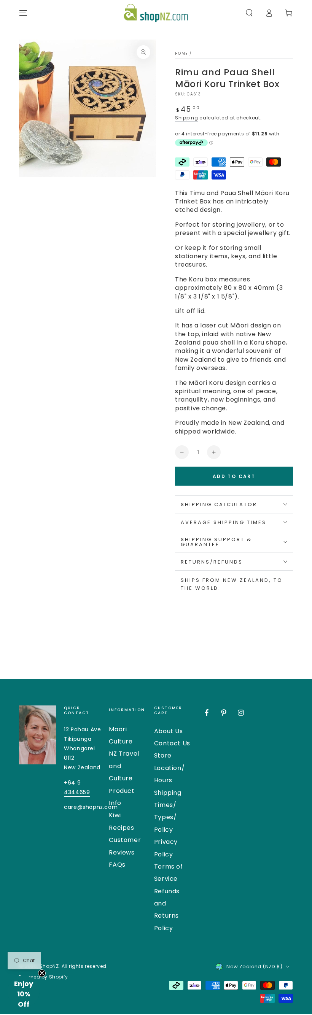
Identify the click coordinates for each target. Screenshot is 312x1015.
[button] (249, 13)
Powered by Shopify (43, 977)
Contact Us (172, 743)
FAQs (117, 864)
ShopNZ (49, 966)
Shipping (186, 117)
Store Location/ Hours (169, 768)
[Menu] (23, 13)
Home (181, 53)
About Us (168, 731)
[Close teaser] (42, 973)
